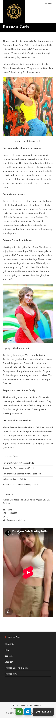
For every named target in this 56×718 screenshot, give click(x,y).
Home (15, 705)
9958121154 (43, 711)
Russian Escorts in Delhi (16, 667)
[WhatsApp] (19, 711)
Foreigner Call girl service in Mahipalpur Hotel (22, 474)
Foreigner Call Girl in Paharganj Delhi (18, 463)
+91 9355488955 (10, 513)
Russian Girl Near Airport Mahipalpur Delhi (20, 484)
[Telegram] (27, 711)
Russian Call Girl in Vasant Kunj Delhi (18, 468)
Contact (9, 655)
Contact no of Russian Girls (28, 141)
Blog (7, 650)
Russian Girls (11, 673)
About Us (9, 644)
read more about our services (17, 420)
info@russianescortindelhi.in (15, 520)
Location (9, 661)
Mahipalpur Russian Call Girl (14, 479)
